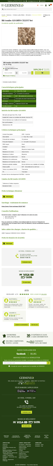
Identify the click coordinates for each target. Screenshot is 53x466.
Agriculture (6, 442)
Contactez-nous (26, 262)
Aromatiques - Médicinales (25, 444)
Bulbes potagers (22, 457)
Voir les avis (34, 324)
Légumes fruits (22, 449)
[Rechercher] (2, 9)
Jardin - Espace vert (25, 442)
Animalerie (38, 442)
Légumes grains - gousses (25, 446)
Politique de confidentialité (16, 436)
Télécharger (8, 196)
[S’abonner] (48, 363)
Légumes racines (23, 454)
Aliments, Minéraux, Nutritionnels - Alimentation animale (10, 453)
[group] (26, 36)
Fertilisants (5, 446)
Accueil (3, 15)
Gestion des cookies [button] (46, 436)
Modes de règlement (37, 436)
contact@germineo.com (32, 1)
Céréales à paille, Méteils (18, 15)
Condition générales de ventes (27, 436)
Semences (9, 15)
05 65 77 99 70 (30, 382)
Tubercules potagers (24, 456)
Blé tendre (28, 15)
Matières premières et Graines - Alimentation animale (10, 451)
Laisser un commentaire (21, 324)
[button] (26, 36)
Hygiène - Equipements (8, 455)
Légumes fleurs (22, 453)
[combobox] (26, 9)
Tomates (21, 450)
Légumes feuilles (23, 447)
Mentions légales (6, 436)
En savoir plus (26, 282)
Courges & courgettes (24, 451)
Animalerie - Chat (39, 446)
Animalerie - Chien (39, 444)
